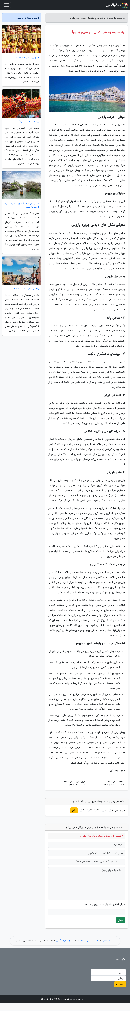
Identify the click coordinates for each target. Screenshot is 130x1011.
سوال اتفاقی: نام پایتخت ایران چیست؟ (105, 904)
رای (74, 810)
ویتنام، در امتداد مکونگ (28, 121)
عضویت (120, 984)
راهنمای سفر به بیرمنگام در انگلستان (23, 289)
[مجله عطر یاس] (116, 5)
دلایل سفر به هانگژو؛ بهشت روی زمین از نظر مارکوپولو (22, 205)
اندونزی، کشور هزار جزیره (27, 57)
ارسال (120, 920)
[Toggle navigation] (6, 5)
